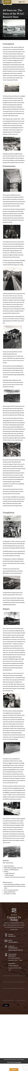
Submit (6, 1005)
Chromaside (18, 1062)
